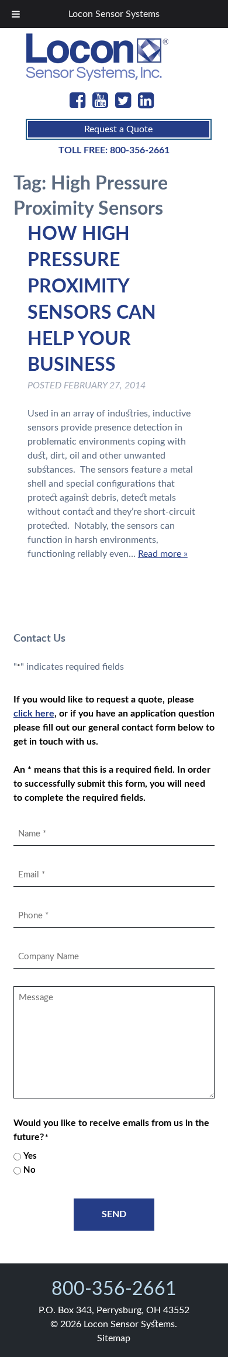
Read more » (163, 554)
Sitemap (113, 1338)
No (29, 1170)
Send (114, 1214)
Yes (30, 1156)
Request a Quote (118, 129)
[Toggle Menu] (16, 14)
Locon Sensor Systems (114, 14)
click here (33, 713)
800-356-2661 (140, 150)
